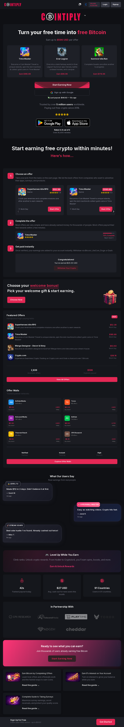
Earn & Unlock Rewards (62, 566)
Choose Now (16, 299)
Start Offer (54, 209)
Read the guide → (30, 685)
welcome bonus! (44, 285)
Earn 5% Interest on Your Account (96, 673)
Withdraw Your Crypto (66, 268)
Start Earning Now (62, 658)
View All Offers (62, 379)
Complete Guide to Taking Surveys (37, 697)
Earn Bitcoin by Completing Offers (37, 673)
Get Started (106, 722)
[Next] (113, 211)
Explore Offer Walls (62, 461)
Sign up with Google (63, 92)
